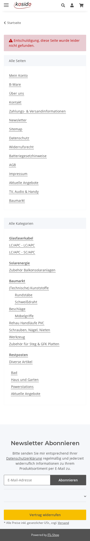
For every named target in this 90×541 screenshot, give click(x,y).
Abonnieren (68, 480)
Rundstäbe (23, 295)
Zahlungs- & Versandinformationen (37, 111)
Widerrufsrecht (21, 147)
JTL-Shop (53, 535)
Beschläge (17, 309)
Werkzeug (17, 337)
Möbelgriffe (24, 316)
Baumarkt (17, 200)
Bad (14, 372)
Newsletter (18, 120)
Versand (63, 523)
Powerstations (22, 386)
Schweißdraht (26, 302)
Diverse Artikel (20, 361)
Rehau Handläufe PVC (26, 323)
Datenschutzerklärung (24, 458)
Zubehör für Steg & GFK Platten (34, 344)
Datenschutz (19, 138)
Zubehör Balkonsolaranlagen (32, 270)
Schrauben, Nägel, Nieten (29, 330)
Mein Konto (18, 75)
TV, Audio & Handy (24, 191)
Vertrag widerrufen (45, 515)
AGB (12, 164)
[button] (64, 5)
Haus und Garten (25, 379)
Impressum (18, 173)
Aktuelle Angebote (23, 182)
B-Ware (15, 84)
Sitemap (15, 129)
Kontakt (15, 102)
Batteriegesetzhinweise (28, 156)
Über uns (16, 93)
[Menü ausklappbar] (6, 3)
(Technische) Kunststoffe (29, 288)
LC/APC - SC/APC (22, 252)
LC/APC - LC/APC (22, 245)
